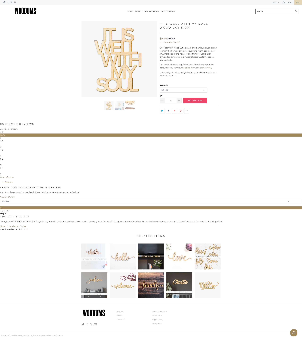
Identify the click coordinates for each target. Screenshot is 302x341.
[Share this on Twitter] (162, 111)
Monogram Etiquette (159, 311)
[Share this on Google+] (180, 111)
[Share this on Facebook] (168, 111)
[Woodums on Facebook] (8, 2)
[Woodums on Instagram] (11, 2)
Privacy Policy (157, 323)
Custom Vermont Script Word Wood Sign (179, 285)
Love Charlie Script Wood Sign (179, 256)
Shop (138, 11)
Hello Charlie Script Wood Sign (123, 256)
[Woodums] (25, 11)
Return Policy (157, 315)
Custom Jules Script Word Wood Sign (94, 285)
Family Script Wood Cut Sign (151, 285)
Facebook (13, 226)
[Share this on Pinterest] (174, 111)
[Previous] (85, 59)
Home (131, 11)
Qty (161, 96)
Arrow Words (152, 11)
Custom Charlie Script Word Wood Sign (94, 256)
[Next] (153, 59)
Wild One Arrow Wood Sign (208, 285)
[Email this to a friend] (186, 111)
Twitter (23, 226)
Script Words (168, 11)
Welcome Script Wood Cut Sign (123, 285)
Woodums (10, 336)
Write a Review (7, 177)
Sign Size (164, 85)
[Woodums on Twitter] (4, 2)
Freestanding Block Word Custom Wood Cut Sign (151, 256)
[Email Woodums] (15, 2)
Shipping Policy (157, 319)
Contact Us (121, 319)
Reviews (119, 315)
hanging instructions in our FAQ (197, 68)
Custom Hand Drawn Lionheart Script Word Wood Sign (208, 256)
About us (120, 311)
